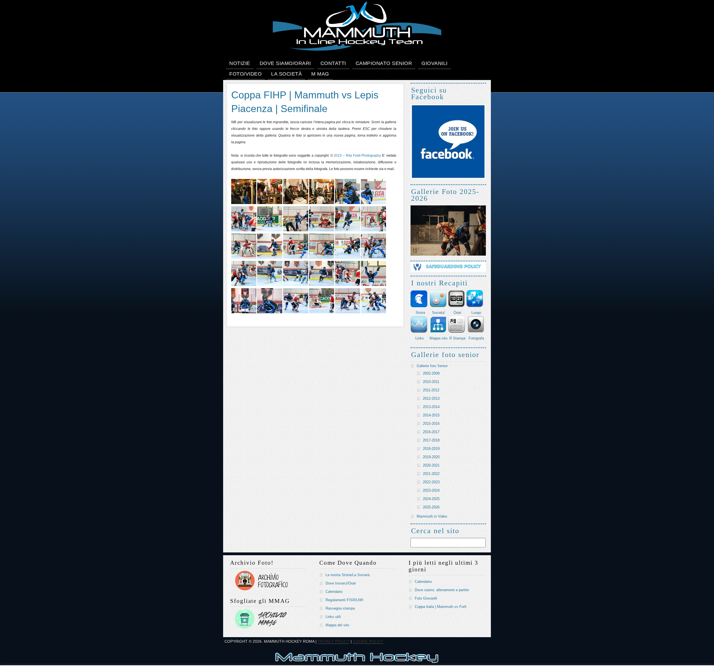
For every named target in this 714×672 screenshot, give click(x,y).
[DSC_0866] (321, 230)
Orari (457, 312)
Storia (420, 312)
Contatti (333, 63)
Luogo (476, 312)
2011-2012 (431, 390)
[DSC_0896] (295, 257)
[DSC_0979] (269, 312)
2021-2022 (431, 474)
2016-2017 (431, 432)
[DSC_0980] (295, 312)
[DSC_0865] (295, 230)
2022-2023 (431, 482)
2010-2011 (431, 382)
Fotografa (476, 338)
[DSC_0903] (347, 257)
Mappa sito (438, 338)
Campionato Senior (384, 63)
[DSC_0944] (321, 285)
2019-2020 (431, 457)
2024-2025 (431, 499)
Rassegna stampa (340, 608)
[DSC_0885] (373, 230)
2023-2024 (431, 490)
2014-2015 (431, 415)
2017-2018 (431, 440)
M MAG (320, 74)
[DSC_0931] (295, 285)
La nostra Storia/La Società (347, 575)
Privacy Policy (333, 641)
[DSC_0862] (269, 230)
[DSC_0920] (269, 285)
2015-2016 (431, 423)
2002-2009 (431, 373)
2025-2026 (431, 507)
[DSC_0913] (243, 285)
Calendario (333, 591)
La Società (286, 74)
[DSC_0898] (321, 257)
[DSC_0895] (269, 257)
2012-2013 (431, 398)
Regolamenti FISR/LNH (344, 600)
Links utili (333, 617)
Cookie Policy (368, 641)
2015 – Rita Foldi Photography (357, 155)
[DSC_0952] (347, 285)
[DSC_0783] (321, 203)
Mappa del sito (337, 625)
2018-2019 (431, 449)
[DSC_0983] (321, 312)
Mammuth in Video (432, 516)
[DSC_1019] (373, 312)
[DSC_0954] (373, 285)
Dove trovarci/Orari (340, 583)
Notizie (239, 63)
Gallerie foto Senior (432, 366)
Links (419, 338)
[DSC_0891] (243, 257)
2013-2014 (431, 407)
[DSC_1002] (347, 312)
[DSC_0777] (243, 203)
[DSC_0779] (269, 203)
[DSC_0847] (347, 203)
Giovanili (434, 63)
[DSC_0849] (373, 203)
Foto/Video (245, 74)
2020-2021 (431, 465)
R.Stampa (457, 338)
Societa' (438, 312)
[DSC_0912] (373, 257)
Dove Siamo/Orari (285, 63)
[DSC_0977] (243, 312)
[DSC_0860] (243, 230)
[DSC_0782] (295, 203)
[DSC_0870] (347, 230)
